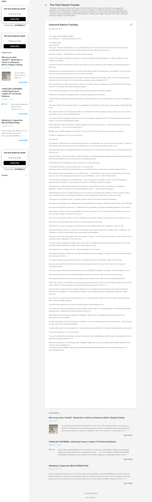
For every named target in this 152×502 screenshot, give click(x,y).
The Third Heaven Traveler (65, 5)
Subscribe (14, 19)
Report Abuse (90, 497)
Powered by (9, 25)
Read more (128, 435)
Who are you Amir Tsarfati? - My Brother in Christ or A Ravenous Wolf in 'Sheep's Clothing (86, 418)
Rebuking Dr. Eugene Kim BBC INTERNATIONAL (69, 466)
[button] (131, 24)
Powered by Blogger (91, 493)
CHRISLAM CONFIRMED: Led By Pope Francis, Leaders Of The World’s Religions (82, 442)
